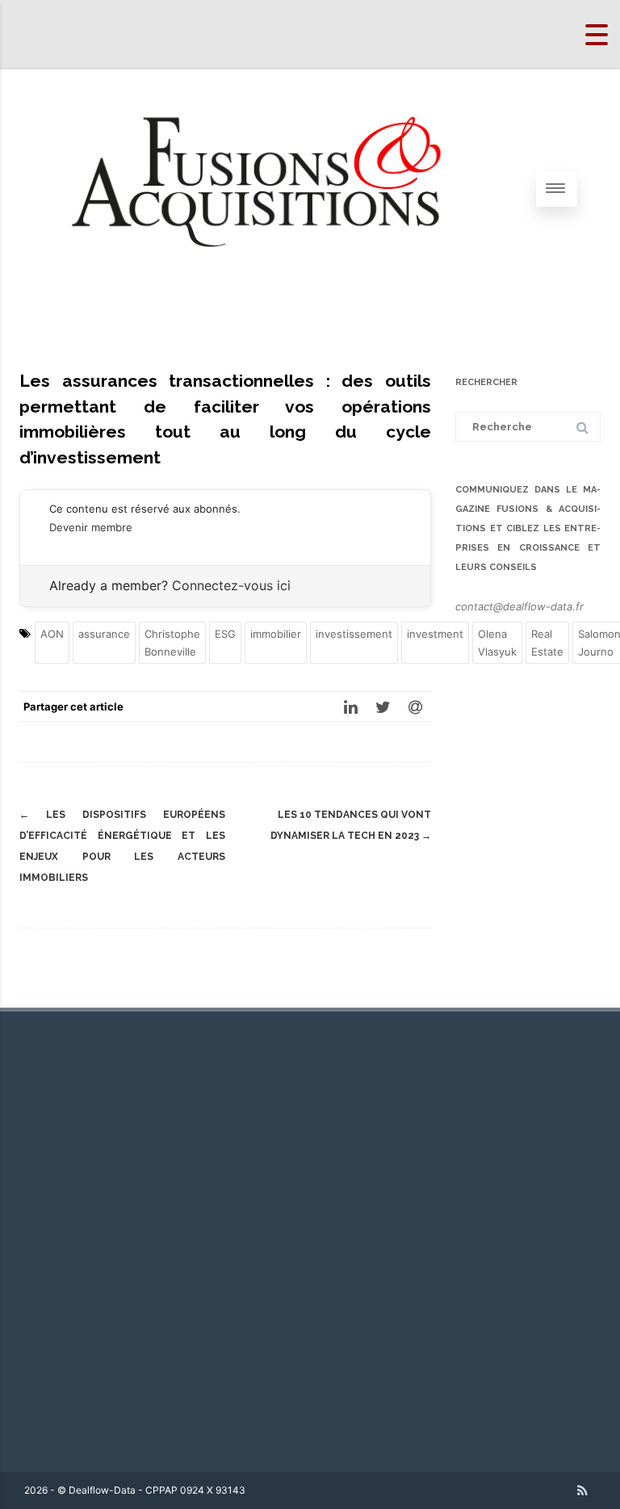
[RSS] (582, 1490)
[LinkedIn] (350, 706)
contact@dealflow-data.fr (519, 606)
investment (435, 633)
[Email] (415, 706)
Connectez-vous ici (231, 585)
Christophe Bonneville (172, 642)
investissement (354, 633)
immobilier (275, 633)
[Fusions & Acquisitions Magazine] (278, 302)
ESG (225, 633)
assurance (104, 633)
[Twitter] (383, 706)
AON (52, 633)
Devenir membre (90, 527)
